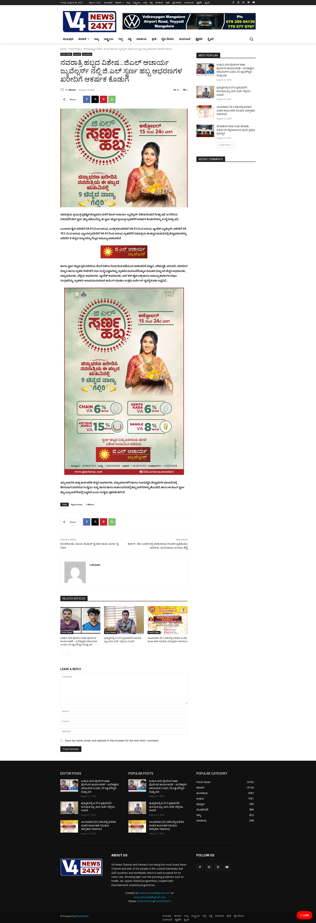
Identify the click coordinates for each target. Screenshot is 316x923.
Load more (225, 144)
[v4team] (62, 90)
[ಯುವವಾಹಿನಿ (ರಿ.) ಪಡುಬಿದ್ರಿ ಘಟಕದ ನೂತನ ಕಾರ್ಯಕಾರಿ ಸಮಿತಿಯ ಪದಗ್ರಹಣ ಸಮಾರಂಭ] (168, 620)
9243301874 (144, 901)
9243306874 (163, 901)
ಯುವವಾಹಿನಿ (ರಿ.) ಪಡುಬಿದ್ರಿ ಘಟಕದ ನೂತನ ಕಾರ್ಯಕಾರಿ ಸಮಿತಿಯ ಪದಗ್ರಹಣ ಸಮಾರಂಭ (236, 110)
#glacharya (76, 504)
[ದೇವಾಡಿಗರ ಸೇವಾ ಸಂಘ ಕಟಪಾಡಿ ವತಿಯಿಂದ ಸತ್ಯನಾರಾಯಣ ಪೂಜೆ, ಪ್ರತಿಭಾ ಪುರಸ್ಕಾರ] (205, 131)
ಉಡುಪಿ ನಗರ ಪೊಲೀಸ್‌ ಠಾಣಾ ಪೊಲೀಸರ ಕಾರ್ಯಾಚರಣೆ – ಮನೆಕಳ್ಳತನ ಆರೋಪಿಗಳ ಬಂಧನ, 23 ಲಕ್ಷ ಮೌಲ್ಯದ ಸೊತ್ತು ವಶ (78, 641)
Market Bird (82, 916)
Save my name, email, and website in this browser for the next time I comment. (112, 740)
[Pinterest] (103, 99)
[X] (243, 3)
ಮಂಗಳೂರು (87, 54)
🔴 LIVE (304, 915)
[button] (251, 39)
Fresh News (75, 49)
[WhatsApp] (112, 99)
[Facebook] (233, 3)
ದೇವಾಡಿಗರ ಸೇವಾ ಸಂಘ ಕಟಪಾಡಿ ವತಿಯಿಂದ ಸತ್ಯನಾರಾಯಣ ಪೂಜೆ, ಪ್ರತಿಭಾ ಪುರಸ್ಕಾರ (236, 130)
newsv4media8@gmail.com (149, 897)
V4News (90, 504)
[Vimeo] (248, 3)
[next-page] (68, 653)
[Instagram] (238, 3)
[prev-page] (62, 653)
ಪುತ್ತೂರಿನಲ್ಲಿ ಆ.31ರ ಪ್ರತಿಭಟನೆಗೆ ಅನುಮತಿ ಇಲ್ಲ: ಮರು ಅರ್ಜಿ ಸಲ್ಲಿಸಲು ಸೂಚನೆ (234, 91)
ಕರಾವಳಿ (77, 54)
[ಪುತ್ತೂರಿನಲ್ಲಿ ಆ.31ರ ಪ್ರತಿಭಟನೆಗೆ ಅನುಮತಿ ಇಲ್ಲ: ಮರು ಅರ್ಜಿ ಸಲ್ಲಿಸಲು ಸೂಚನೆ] (124, 620)
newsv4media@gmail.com (155, 893)
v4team (72, 89)
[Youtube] (253, 3)
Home (63, 49)
